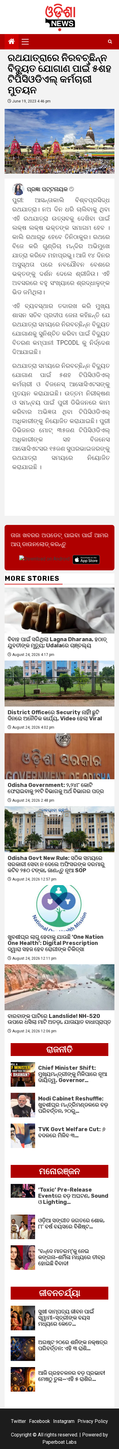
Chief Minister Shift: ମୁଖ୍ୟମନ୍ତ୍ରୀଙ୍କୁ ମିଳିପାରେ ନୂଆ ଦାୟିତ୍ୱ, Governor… (72, 1074)
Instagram (63, 1421)
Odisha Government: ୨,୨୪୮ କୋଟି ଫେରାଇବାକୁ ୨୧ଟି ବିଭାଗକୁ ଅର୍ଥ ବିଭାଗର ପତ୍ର (56, 788)
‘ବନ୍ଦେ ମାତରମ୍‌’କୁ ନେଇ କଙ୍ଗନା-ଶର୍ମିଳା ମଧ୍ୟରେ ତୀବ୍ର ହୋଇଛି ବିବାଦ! (71, 1257)
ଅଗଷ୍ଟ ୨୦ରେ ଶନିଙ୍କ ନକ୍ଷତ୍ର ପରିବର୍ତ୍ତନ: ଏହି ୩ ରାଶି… (73, 1345)
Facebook (39, 1421)
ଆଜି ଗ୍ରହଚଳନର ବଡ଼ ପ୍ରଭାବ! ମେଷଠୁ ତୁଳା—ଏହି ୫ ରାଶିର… (71, 1376)
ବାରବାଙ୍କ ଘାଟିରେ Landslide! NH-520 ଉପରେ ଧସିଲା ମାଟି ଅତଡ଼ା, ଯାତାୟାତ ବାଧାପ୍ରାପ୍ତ (59, 1019)
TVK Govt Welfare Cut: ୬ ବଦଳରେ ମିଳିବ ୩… (71, 1132)
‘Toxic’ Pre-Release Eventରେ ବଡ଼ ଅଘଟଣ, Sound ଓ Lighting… (73, 1195)
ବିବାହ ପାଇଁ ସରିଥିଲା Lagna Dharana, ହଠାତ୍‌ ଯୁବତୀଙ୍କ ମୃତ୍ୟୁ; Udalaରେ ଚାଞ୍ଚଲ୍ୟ (57, 642)
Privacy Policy (93, 1421)
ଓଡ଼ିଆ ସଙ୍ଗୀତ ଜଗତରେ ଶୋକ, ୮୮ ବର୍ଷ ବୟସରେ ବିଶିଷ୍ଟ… (71, 1223)
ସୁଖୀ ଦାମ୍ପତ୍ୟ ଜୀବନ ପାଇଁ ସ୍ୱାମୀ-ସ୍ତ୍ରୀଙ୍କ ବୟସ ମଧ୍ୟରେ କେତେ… (66, 1317)
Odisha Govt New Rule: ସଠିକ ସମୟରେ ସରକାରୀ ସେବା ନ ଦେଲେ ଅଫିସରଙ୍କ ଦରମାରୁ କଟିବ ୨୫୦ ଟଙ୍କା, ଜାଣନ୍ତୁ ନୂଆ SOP (56, 864)
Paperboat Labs (59, 1442)
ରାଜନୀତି (59, 1049)
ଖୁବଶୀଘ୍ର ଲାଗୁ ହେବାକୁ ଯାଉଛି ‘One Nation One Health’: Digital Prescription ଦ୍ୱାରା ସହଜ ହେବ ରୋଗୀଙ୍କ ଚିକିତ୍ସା (55, 943)
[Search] (110, 42)
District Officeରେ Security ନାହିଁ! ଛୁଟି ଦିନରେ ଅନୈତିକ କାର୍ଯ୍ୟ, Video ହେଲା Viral (55, 715)
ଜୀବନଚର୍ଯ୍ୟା (59, 1293)
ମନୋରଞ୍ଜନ (59, 1171)
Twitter (18, 1421)
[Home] (11, 42)
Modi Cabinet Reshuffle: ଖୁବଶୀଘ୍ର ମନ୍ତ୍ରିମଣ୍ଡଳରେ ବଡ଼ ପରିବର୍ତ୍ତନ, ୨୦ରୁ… (73, 1104)
